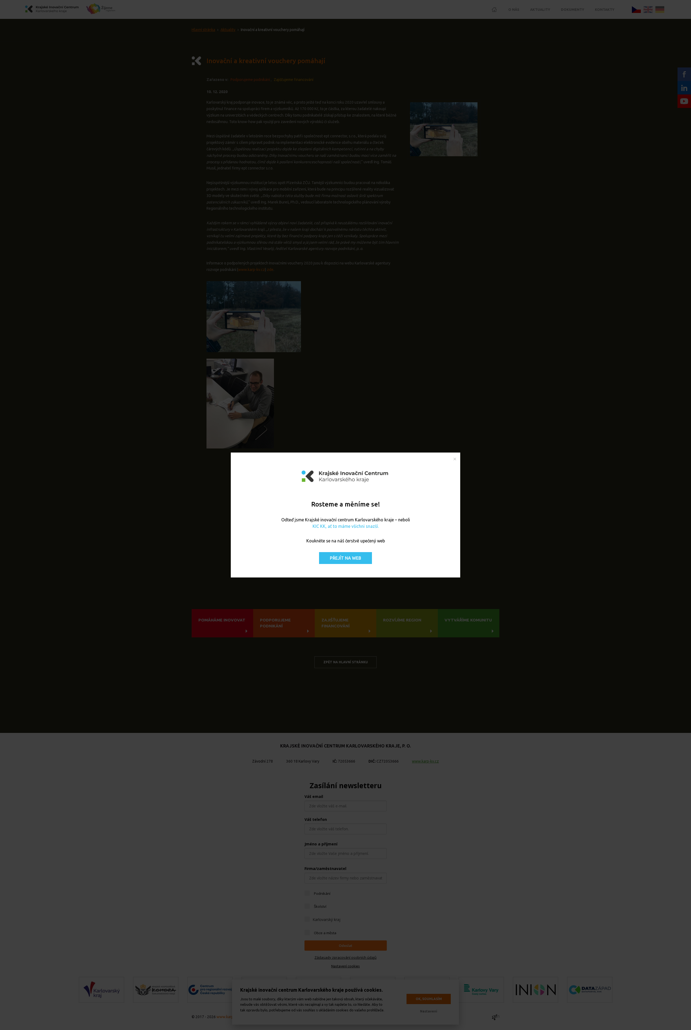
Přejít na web (345, 558)
